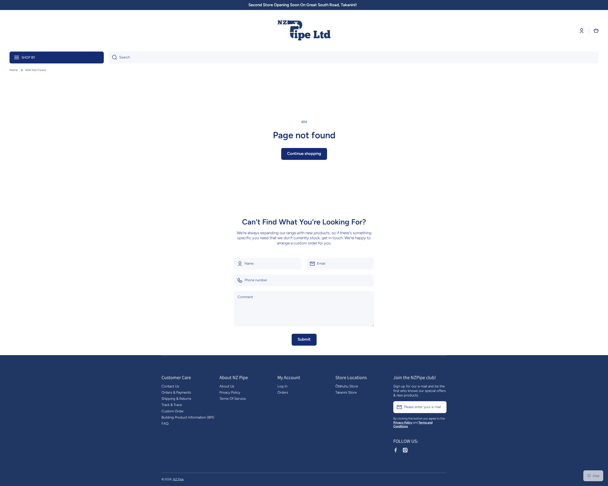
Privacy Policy (229, 392)
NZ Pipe (178, 479)
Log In (282, 386)
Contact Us (170, 386)
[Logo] (304, 31)
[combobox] (353, 57)
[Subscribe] (440, 407)
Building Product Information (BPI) (188, 417)
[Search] (113, 57)
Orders (282, 392)
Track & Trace (172, 405)
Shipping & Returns (176, 398)
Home (14, 70)
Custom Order (173, 411)
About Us (226, 386)
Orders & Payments (176, 392)
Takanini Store (346, 392)
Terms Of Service (232, 398)
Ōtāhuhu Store (346, 386)
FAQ (165, 423)
